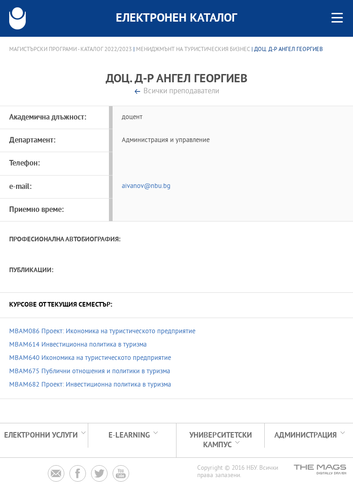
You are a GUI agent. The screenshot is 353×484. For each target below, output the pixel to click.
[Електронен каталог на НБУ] (17, 18)
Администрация (305, 435)
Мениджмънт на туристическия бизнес (193, 49)
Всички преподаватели (181, 92)
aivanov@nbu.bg (146, 186)
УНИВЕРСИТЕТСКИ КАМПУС (220, 440)
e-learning (129, 435)
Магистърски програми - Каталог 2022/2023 (70, 49)
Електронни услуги (41, 435)
